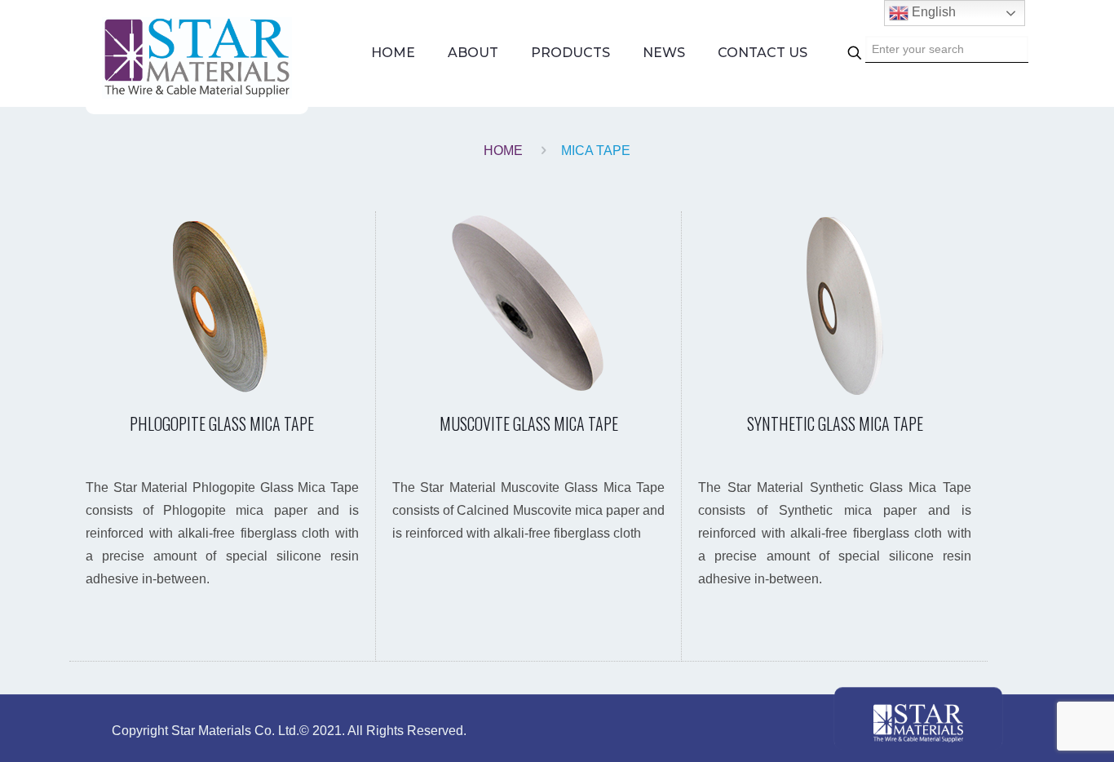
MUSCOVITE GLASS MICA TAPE (529, 423)
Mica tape (595, 150)
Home (503, 150)
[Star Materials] (197, 57)
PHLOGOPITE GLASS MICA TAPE (222, 423)
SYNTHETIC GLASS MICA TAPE (835, 423)
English (932, 12)
